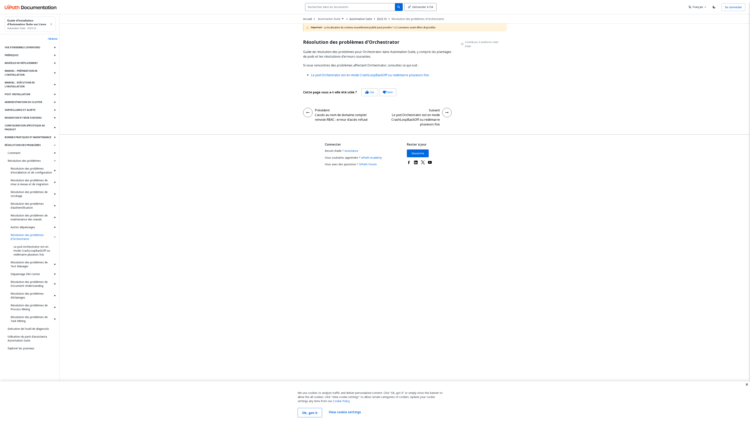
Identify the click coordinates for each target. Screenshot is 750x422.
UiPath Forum (368, 164)
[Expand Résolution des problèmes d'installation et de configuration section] (55, 170)
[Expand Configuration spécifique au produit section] (55, 127)
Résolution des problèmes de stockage (29, 194)
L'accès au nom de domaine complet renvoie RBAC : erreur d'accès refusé (341, 117)
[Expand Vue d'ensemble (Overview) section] (55, 47)
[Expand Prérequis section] (55, 55)
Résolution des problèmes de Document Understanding (29, 284)
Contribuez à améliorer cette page (481, 44)
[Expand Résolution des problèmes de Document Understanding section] (55, 284)
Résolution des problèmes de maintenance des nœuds (29, 217)
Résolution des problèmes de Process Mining (29, 307)
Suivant (434, 110)
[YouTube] (430, 162)
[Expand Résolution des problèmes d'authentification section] (55, 205)
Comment (14, 153)
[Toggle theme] (714, 7)
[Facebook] (409, 162)
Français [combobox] (695, 7)
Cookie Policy (341, 401)
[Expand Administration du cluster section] (55, 102)
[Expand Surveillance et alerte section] (55, 110)
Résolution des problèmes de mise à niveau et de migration (29, 182)
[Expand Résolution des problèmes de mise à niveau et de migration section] (55, 182)
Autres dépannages (23, 227)
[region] (375, 401)
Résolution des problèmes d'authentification (27, 206)
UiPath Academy (371, 158)
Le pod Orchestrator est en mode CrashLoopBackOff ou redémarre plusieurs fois (31, 251)
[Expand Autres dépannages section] (55, 227)
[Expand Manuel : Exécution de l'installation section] (55, 84)
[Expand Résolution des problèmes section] (55, 145)
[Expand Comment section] (55, 153)
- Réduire (52, 39)
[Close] (747, 384)
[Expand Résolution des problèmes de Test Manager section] (55, 264)
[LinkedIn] (416, 162)
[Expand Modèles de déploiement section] (55, 63)
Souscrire (418, 153)
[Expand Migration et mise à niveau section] (55, 118)
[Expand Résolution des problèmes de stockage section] (55, 194)
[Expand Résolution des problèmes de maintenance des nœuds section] (55, 217)
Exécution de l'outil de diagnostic (28, 329)
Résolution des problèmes (24, 161)
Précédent (322, 110)
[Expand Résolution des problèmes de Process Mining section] (55, 307)
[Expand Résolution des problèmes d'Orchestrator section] (55, 237)
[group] (349, 92)
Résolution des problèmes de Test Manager (29, 264)
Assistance (351, 151)
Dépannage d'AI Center (25, 274)
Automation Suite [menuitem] (329, 19)
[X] (423, 162)
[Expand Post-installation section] (55, 94)
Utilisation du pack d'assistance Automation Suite (27, 338)
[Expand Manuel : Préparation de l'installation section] (55, 73)
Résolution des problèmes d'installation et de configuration (31, 170)
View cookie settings (345, 412)
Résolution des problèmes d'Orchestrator (27, 237)
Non (388, 92)
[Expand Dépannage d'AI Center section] (55, 274)
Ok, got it (310, 412)
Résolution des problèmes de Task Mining (29, 319)
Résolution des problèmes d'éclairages (27, 295)
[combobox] (351, 7)
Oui (369, 92)
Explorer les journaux (21, 348)
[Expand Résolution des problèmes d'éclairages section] (55, 295)
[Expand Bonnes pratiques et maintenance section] (55, 137)
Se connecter (733, 7)
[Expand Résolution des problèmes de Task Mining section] (55, 319)
